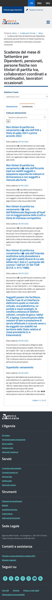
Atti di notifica (7, 443)
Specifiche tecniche (9, 509)
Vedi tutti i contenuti (10, 452)
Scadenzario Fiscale (27, 33)
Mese (41, 33)
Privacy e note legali (31, 590)
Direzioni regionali (9, 560)
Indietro (36, 400)
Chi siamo (6, 435)
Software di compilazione (12, 501)
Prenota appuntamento (12, 9)
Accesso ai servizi (36, 9)
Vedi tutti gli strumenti (11, 518)
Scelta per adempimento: (16, 112)
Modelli (5, 505)
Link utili (5, 590)
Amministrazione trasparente (13, 439)
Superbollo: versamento (19, 367)
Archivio (16, 590)
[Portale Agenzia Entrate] (10, 22)
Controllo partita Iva (10, 472)
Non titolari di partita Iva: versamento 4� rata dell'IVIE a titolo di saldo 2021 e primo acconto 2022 (23, 131)
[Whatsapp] (28, 578)
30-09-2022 (23, 141)
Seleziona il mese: (11, 92)
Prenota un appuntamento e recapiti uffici (18, 555)
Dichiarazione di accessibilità (13, 594)
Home (14, 33)
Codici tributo (7, 513)
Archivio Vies (7, 476)
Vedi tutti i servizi (9, 485)
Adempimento (11, 106)
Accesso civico (7, 447)
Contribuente (27, 106)
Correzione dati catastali (11, 468)
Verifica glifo (7, 480)
